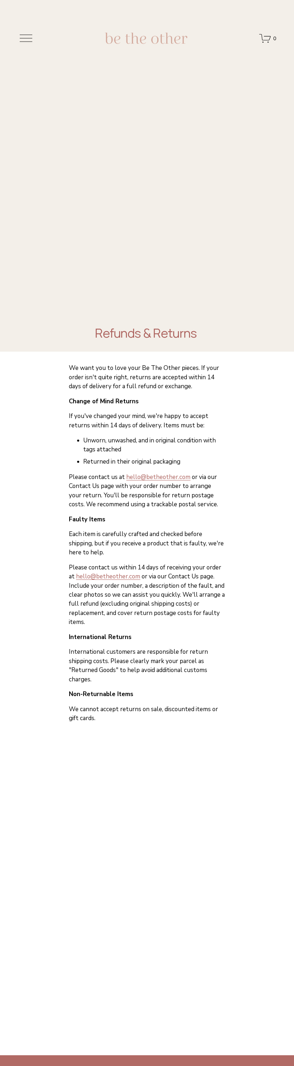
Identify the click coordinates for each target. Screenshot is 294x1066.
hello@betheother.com (158, 477)
